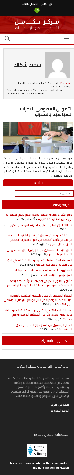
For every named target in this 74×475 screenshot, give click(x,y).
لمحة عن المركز (60, 404)
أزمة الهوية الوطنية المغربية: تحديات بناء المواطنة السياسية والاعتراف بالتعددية (43, 273)
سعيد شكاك (64, 83)
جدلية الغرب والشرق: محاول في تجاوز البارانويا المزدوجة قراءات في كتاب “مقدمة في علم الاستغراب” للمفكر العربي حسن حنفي (40, 239)
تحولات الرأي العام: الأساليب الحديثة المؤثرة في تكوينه (40, 225)
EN (37, 10)
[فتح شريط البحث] (7, 39)
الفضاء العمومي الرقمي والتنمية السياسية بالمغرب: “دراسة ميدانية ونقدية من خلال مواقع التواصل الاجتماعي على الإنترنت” (38, 300)
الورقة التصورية (60, 410)
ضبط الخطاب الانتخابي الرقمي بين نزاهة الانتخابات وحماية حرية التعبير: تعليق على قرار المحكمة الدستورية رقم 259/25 (38, 314)
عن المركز (46, 3)
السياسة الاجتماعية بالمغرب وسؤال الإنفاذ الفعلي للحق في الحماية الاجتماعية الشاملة (39, 262)
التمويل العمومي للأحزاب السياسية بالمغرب (46, 111)
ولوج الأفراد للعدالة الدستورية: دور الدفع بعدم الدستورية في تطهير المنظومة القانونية (39, 217)
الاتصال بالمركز (30, 3)
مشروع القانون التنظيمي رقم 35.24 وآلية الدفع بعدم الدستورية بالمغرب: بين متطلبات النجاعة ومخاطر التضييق (39, 283)
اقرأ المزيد (38, 183)
